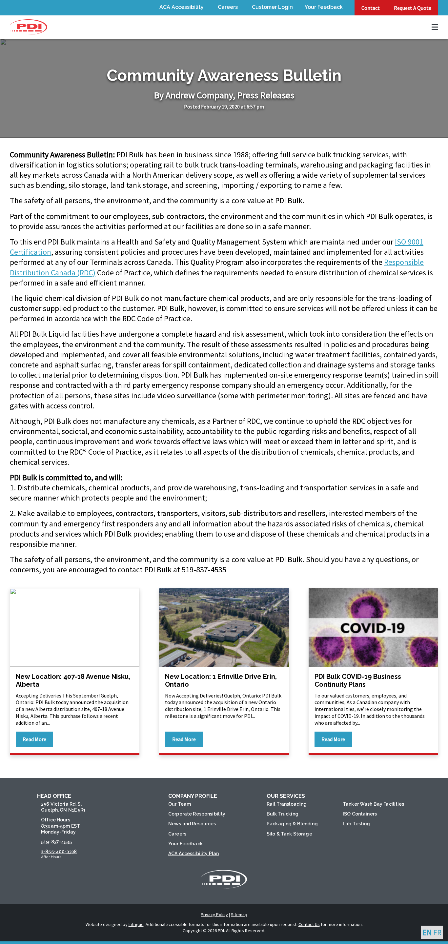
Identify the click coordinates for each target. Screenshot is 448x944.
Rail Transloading (287, 804)
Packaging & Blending (292, 823)
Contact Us (309, 924)
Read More (34, 739)
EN (427, 932)
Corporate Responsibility (196, 813)
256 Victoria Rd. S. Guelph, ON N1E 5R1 (63, 807)
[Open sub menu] (205, 7)
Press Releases (265, 95)
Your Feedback (324, 7)
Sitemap (239, 914)
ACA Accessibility (181, 7)
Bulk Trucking (282, 813)
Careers (228, 7)
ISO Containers (360, 813)
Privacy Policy (214, 914)
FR (437, 932)
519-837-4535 (56, 841)
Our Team (179, 804)
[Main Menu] (431, 27)
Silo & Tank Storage (289, 833)
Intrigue (136, 924)
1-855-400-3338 (59, 851)
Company (215, 95)
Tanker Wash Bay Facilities (373, 804)
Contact (370, 8)
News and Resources (192, 823)
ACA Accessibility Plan (193, 853)
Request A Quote (412, 8)
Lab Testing (356, 823)
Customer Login (272, 7)
